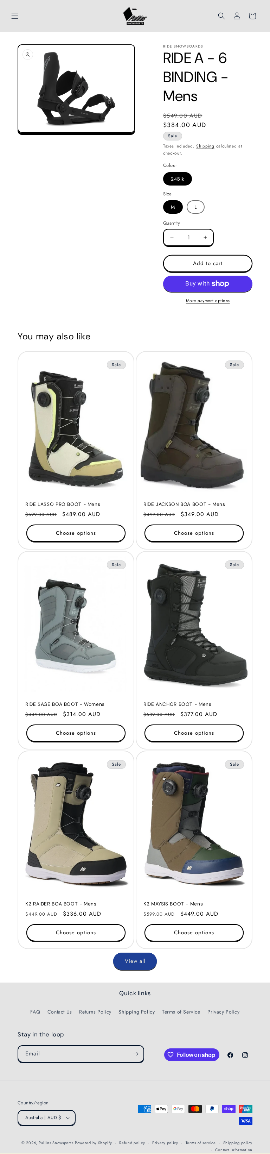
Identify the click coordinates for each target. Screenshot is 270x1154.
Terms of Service (181, 1011)
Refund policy (132, 1143)
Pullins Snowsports (56, 1143)
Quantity (171, 223)
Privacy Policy (223, 1011)
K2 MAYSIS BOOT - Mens (173, 904)
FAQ (35, 1011)
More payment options (208, 300)
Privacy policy (165, 1143)
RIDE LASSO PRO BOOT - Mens (62, 504)
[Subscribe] (135, 1053)
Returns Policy (95, 1011)
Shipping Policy (136, 1011)
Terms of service (201, 1143)
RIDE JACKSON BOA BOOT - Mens (184, 504)
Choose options (76, 533)
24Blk (177, 178)
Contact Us (59, 1011)
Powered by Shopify (93, 1143)
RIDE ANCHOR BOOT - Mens (177, 704)
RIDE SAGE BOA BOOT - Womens (65, 704)
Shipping (205, 146)
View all (135, 961)
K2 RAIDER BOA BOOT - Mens (61, 904)
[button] (14, 16)
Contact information (233, 1150)
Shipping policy (238, 1143)
